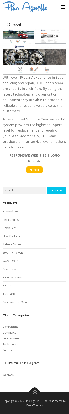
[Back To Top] (34, 392)
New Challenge (12, 236)
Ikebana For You (12, 244)
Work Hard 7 (10, 261)
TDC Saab (9, 293)
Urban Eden (10, 228)
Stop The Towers (13, 252)
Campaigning (10, 326)
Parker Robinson (12, 277)
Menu (63, 6)
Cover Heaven (11, 269)
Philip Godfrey (11, 219)
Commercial (10, 332)
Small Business (12, 350)
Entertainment (11, 338)
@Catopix (8, 375)
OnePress (48, 401)
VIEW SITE (34, 169)
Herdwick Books (12, 211)
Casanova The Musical (16, 302)
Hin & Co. (8, 285)
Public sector (10, 344)
